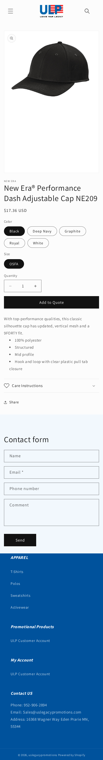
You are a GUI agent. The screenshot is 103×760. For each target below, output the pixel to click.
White (38, 243)
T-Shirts (17, 571)
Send (20, 540)
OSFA (14, 264)
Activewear (20, 607)
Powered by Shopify (71, 755)
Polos (15, 583)
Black (14, 231)
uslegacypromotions (43, 755)
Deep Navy (42, 231)
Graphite (73, 231)
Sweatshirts (21, 595)
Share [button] (14, 402)
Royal (15, 243)
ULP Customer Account (30, 640)
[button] (10, 11)
